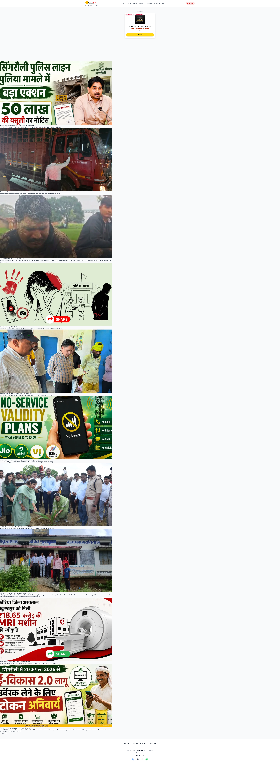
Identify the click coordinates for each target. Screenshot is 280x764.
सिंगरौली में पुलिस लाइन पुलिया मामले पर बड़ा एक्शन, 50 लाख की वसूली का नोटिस (17, 125)
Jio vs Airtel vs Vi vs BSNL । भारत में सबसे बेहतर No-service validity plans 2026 (19, 460)
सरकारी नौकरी (142, 3)
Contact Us (144, 743)
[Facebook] (133, 759)
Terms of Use (151, 746)
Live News (191, 3)
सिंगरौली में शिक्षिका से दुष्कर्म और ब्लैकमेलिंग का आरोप (11, 327)
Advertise (153, 743)
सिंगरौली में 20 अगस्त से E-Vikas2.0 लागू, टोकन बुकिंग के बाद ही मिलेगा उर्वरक (16, 728)
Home (124, 3)
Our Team (135, 743)
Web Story (150, 3)
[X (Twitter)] (137, 759)
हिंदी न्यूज (129, 3)
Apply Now (140, 34)
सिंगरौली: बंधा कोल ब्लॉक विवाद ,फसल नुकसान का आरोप (12, 258)
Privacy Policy (141, 746)
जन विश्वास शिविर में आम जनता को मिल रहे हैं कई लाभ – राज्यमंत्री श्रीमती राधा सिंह (17, 526)
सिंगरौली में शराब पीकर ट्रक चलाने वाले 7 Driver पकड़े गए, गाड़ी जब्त (15, 192)
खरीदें (163, 3)
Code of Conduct (129, 746)
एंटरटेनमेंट (135, 3)
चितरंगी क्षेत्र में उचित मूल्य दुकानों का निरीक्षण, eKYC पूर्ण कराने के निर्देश (15, 593)
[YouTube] (142, 759)
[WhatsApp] (146, 759)
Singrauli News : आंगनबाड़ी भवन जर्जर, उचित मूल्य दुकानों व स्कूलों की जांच (16, 393)
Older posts (3, 733)
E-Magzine (157, 3)
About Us (127, 743)
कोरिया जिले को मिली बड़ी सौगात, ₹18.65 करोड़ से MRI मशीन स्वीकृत (15, 661)
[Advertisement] (140, 49)
